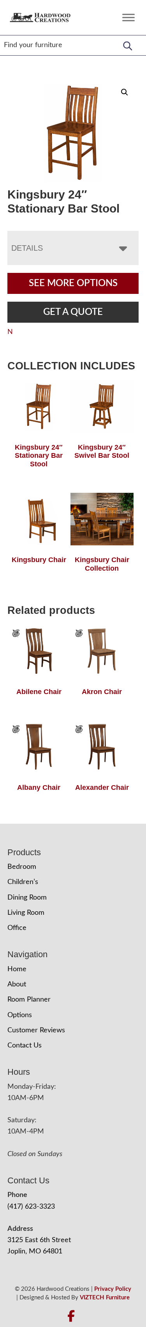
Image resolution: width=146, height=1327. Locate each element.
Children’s (22, 882)
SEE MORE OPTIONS (73, 283)
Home (16, 969)
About (16, 984)
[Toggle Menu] (128, 17)
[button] (125, 92)
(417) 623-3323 (31, 1206)
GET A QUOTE (73, 312)
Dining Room (27, 897)
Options (19, 1015)
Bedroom (21, 866)
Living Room (25, 912)
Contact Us (24, 1045)
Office (16, 928)
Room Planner (29, 999)
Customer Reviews (36, 1030)
